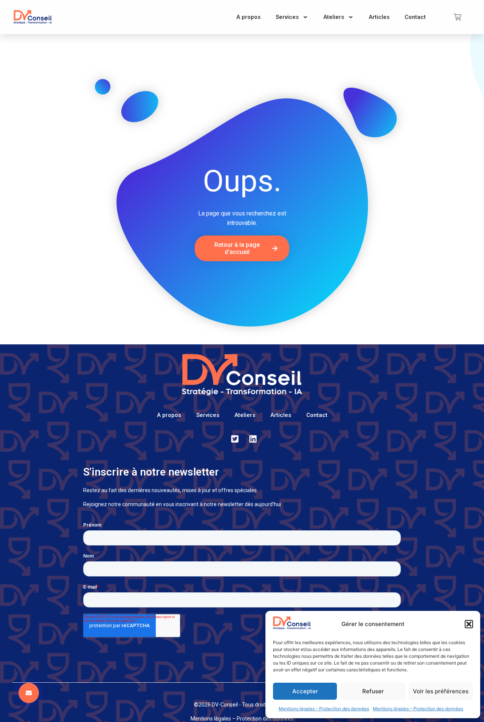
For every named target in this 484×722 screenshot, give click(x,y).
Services (287, 17)
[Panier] (457, 17)
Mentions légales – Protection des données (324, 708)
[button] (469, 624)
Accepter (305, 691)
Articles (379, 17)
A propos (248, 17)
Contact (415, 17)
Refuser (373, 691)
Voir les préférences (440, 691)
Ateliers (333, 17)
